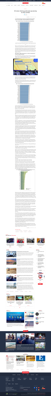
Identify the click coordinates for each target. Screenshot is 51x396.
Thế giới (40, 5)
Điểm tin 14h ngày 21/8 (41, 313)
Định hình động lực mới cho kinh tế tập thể (23, 251)
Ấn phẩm (40, 270)
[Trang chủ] (6, 5)
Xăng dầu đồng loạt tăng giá (41, 252)
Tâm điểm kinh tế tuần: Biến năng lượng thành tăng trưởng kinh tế (29, 319)
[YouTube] (41, 0)
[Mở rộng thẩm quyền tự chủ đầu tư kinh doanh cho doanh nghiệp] (25, 338)
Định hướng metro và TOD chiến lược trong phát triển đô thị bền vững (10, 363)
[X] (39, 0)
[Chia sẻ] (35, 227)
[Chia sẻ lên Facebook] (30, 227)
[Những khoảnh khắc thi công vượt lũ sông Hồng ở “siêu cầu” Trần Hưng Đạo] (11, 345)
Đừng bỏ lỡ (8, 294)
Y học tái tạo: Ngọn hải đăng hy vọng (29, 327)
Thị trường (27, 5)
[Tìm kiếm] (7, 3)
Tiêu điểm (9, 5)
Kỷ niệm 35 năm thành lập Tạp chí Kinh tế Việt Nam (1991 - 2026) (20, 363)
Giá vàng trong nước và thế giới (30, 362)
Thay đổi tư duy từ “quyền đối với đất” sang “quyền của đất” (10, 303)
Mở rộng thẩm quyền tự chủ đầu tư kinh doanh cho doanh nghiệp (25, 276)
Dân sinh (43, 5)
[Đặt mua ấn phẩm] (43, 3)
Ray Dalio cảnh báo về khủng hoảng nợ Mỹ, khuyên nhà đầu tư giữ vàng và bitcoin (40, 244)
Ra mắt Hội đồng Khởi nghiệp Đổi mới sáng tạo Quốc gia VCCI (41, 263)
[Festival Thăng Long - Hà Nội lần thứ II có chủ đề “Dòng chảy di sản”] (40, 336)
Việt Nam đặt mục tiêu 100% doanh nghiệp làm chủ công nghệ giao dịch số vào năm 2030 (41, 255)
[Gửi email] (33, 227)
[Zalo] (40, 0)
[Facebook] (37, 0)
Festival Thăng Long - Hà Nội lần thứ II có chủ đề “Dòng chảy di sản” (40, 340)
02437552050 (22, 388)
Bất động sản (36, 5)
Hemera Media (16, 393)
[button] (19, 307)
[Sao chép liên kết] (34, 227)
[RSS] (38, 389)
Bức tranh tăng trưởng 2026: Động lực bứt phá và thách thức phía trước (25, 259)
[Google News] (44, 0)
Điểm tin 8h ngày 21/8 (41, 322)
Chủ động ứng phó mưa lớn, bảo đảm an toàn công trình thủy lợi (25, 283)
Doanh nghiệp (31, 5)
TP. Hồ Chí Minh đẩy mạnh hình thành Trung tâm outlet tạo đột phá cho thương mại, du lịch (41, 259)
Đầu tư (12, 5)
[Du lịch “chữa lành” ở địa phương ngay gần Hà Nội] (40, 345)
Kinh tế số (19, 5)
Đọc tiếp (7, 250)
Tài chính (15, 5)
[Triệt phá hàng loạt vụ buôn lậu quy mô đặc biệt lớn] (11, 336)
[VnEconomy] (25, 83)
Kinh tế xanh (22, 5)
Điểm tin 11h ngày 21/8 (41, 318)
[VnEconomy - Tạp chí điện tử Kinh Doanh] (25, 372)
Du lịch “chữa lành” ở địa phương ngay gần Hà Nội (40, 349)
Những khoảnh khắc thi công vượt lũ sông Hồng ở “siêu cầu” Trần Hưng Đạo (11, 350)
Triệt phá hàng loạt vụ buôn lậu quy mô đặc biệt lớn (10, 340)
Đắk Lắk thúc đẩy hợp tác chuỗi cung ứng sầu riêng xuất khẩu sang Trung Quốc (28, 303)
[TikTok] (43, 0)
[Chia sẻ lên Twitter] (31, 227)
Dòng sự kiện (25, 354)
